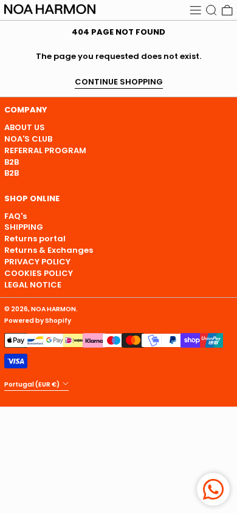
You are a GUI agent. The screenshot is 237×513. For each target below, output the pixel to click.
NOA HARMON (53, 309)
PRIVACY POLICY (37, 261)
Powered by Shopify (37, 320)
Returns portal (35, 238)
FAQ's (15, 216)
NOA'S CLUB (28, 139)
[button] (211, 10)
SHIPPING (23, 227)
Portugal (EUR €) (32, 383)
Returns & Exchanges (48, 250)
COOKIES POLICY (38, 273)
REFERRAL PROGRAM (45, 150)
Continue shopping (119, 82)
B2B (11, 162)
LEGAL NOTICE (32, 285)
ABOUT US (24, 127)
